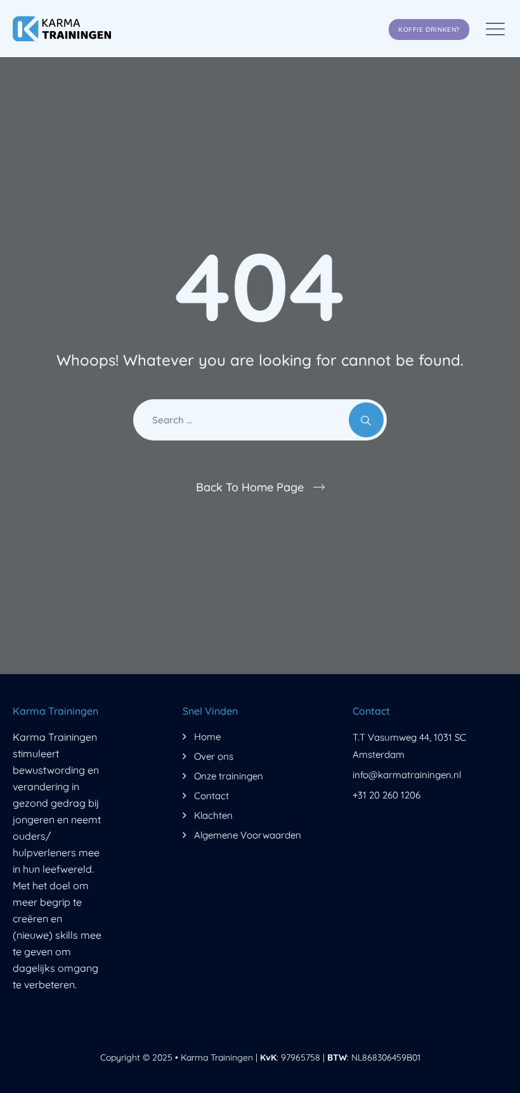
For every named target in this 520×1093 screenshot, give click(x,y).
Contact (211, 796)
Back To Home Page (250, 487)
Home (207, 737)
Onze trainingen (228, 776)
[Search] (366, 419)
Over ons (213, 756)
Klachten (213, 815)
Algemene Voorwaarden (247, 835)
